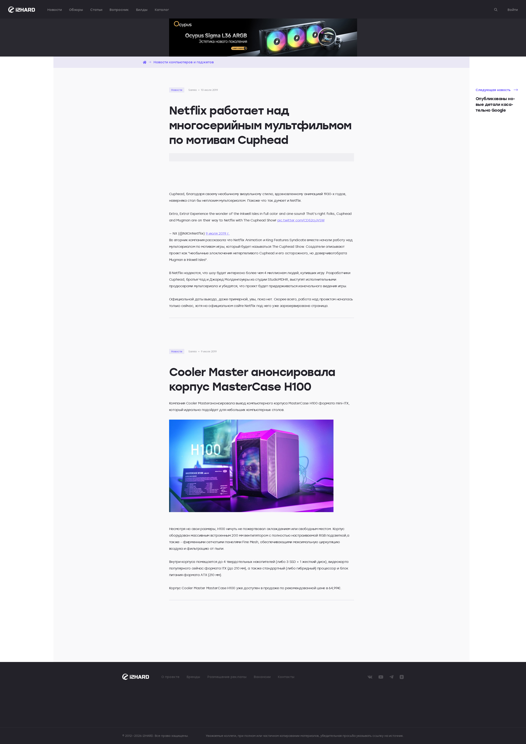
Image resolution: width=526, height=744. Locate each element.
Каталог (162, 9)
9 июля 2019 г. (218, 233)
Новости (54, 9)
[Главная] (144, 62)
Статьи (96, 9)
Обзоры (76, 9)
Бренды (193, 677)
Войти (513, 9)
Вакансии (262, 677)
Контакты (286, 677)
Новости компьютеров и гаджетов (183, 62)
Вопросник (119, 9)
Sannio (192, 89)
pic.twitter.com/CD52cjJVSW (301, 220)
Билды (142, 9)
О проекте (170, 677)
